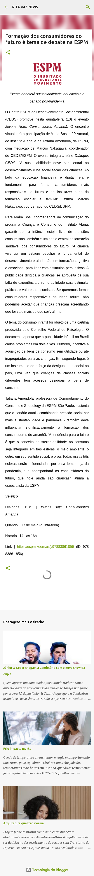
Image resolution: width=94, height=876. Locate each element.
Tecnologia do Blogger (49, 870)
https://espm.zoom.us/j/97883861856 (45, 547)
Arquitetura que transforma (23, 823)
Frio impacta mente (17, 748)
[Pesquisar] (88, 7)
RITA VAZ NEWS (25, 7)
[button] (7, 53)
